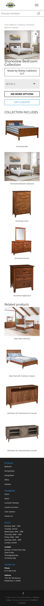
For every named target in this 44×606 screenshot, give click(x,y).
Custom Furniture (11, 507)
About (6, 498)
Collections (22, 25)
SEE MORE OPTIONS (22, 94)
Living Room (9, 475)
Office (6, 480)
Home (6, 25)
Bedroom (13, 25)
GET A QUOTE (22, 102)
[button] (36, 34)
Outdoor (7, 484)
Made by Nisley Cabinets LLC (22, 72)
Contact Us (8, 516)
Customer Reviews (11, 503)
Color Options (9, 512)
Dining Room (9, 471)
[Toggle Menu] (36, 5)
